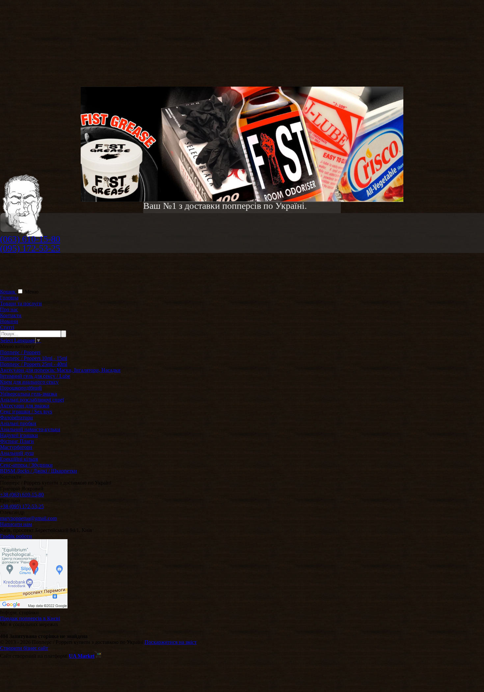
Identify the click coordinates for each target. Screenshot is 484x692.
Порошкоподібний (21, 388)
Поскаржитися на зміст (171, 642)
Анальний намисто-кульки (30, 429)
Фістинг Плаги (17, 441)
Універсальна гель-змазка (28, 394)
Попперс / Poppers (20, 352)
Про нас (9, 309)
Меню (32, 291)
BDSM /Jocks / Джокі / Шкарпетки (38, 471)
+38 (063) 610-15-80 (22, 494)
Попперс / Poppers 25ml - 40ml (33, 364)
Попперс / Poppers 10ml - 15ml (33, 358)
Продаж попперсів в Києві (30, 618)
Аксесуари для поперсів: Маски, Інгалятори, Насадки (60, 370)
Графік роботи (16, 536)
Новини (9, 321)
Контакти (10, 315)
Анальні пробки (18, 423)
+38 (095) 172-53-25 (22, 506)
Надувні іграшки (19, 435)
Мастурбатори (16, 447)
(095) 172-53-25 (30, 248)
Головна (9, 297)
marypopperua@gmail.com (28, 518)
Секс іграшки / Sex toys (26, 411)
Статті (7, 327)
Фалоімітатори (16, 417)
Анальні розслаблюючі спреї (32, 399)
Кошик (8, 291)
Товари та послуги (21, 303)
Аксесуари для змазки (24, 405)
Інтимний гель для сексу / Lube (35, 376)
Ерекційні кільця (19, 459)
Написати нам (16, 524)
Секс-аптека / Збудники (26, 465)
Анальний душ (17, 453)
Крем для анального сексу (29, 382)
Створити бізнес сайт (24, 648)
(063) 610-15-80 (30, 239)
